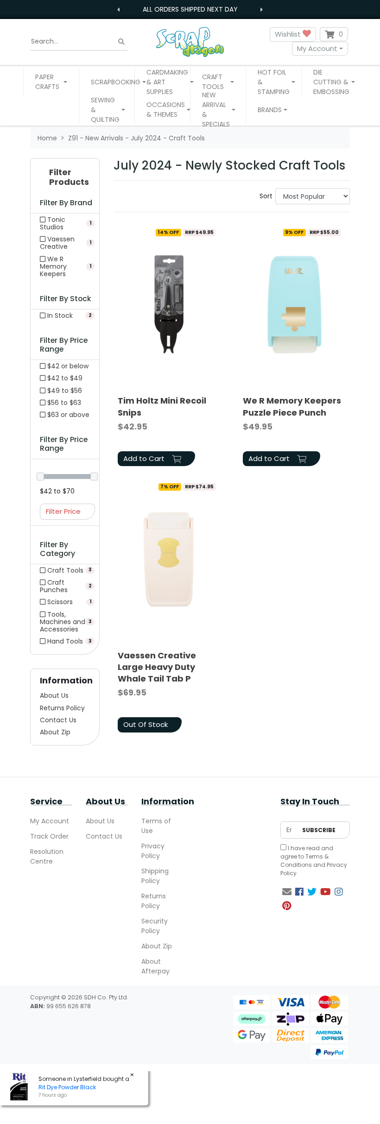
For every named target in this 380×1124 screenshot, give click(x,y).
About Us (54, 695)
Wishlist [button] (289, 34)
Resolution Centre (46, 856)
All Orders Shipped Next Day (190, 9)
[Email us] (286, 892)
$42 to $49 (63, 378)
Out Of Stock (145, 724)
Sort (266, 196)
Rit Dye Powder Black (67, 1087)
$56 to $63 (63, 402)
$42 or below (67, 366)
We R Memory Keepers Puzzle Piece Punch (292, 406)
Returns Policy (62, 708)
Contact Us (58, 720)
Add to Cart (144, 458)
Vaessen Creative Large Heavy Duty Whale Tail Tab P (157, 667)
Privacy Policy (153, 850)
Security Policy (154, 925)
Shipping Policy (155, 875)
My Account (317, 48)
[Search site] (121, 41)
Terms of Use (156, 825)
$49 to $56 (63, 390)
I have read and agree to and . (313, 860)
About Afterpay (155, 966)
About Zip (55, 732)
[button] (51, 82)
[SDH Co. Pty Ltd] (190, 41)
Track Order (49, 836)
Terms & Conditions (304, 860)
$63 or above (67, 414)
